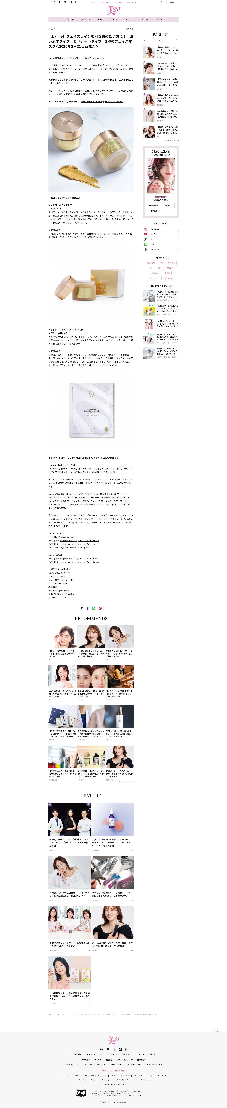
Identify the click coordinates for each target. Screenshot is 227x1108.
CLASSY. (68, 1075)
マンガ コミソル (81, 1080)
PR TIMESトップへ (57, 597)
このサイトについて (72, 1064)
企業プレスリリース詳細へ (61, 594)
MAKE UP (85, 19)
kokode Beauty (118, 1080)
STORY (84, 1075)
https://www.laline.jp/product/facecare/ (102, 101)
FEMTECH (128, 19)
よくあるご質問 (87, 1064)
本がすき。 (94, 1080)
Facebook (155, 249)
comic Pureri (161, 1075)
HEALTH (145, 19)
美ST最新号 (106, 2)
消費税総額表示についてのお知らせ (113, 1085)
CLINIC (159, 19)
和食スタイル (115, 1075)
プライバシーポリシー (132, 1064)
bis (106, 1075)
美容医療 (109, 1060)
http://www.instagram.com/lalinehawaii (79, 558)
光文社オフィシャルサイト (153, 1064)
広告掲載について (115, 1064)
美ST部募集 (170, 2)
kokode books (132, 1080)
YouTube (154, 234)
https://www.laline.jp (107, 457)
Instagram (155, 229)
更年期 (118, 1060)
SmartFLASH (138, 1075)
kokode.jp (105, 1080)
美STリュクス (131, 2)
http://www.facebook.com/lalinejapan (80, 543)
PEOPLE (113, 19)
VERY (77, 1075)
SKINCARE (69, 19)
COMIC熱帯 (150, 1075)
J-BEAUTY (94, 2)
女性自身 (127, 1075)
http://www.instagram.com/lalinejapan (79, 540)
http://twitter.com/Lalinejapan (72, 547)
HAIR (99, 19)
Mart (92, 1075)
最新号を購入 (153, 205)
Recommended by (123, 782)
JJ (61, 1075)
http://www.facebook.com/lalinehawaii (80, 561)
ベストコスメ (118, 2)
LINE (153, 244)
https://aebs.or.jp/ (136, 1095)
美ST (99, 1075)
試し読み (168, 205)
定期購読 (154, 211)
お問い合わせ (101, 1064)
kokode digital (146, 1080)
